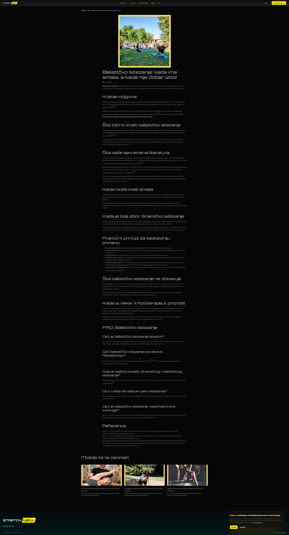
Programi (123, 3)
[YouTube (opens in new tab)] (13, 526)
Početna (83, 10)
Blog (152, 3)
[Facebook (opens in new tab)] (7, 526)
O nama (132, 3)
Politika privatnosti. (257, 522)
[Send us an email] (4, 526)
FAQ (158, 3)
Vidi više (242, 527)
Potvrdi (233, 527)
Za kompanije (143, 3)
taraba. (283, 532)
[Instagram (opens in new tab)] (10, 526)
